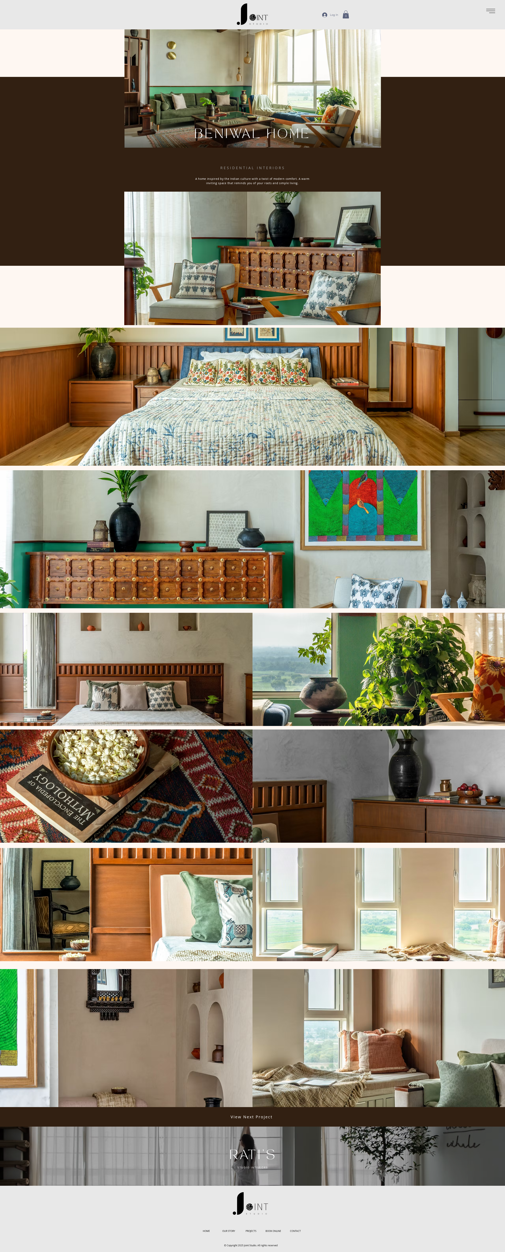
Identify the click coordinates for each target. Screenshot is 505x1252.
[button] (490, 11)
